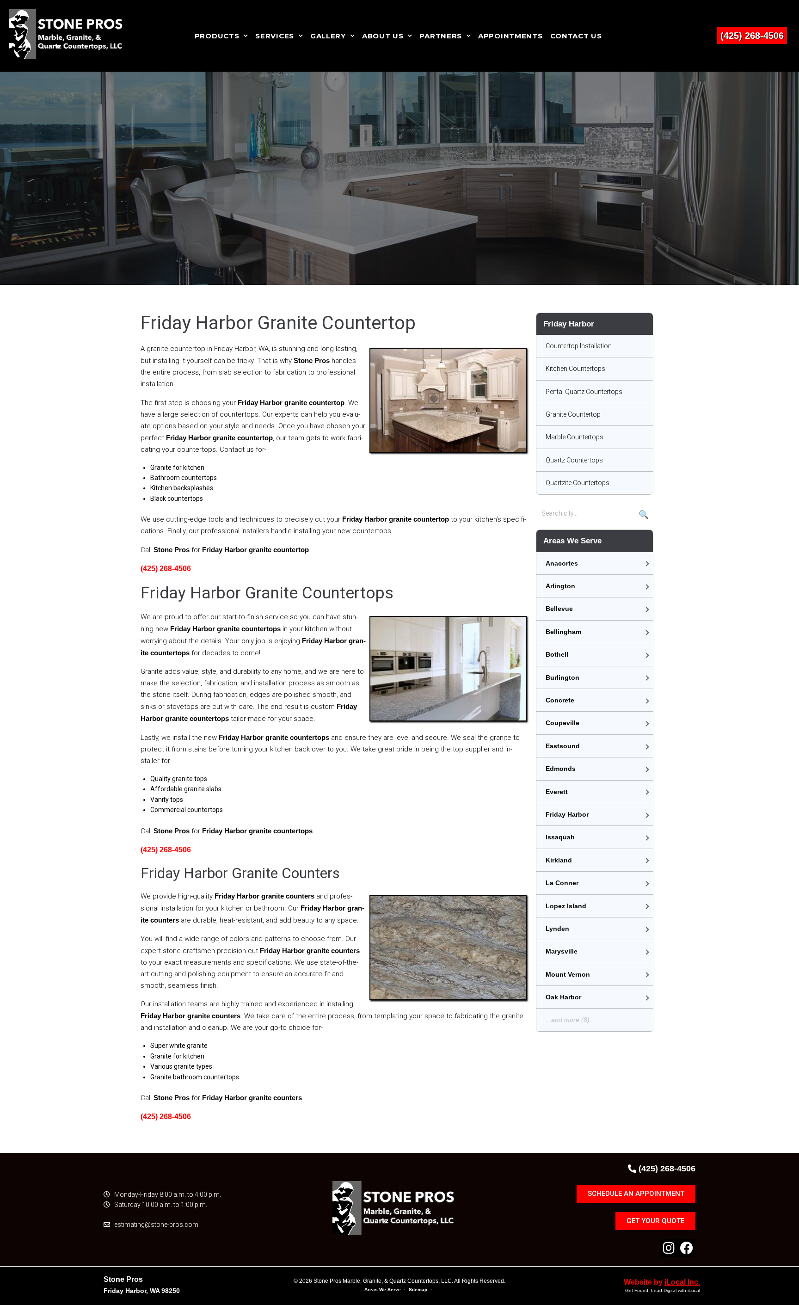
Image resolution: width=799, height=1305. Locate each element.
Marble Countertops (574, 437)
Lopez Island (566, 906)
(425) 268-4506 (752, 36)
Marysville (562, 951)
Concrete (560, 700)
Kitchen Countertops (575, 368)
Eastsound (563, 746)
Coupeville (562, 722)
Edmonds (561, 768)
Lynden (557, 928)
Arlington (560, 586)
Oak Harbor (563, 997)
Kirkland (559, 860)
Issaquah (560, 837)
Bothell (557, 654)
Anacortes (562, 563)
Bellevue (559, 608)
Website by (662, 1282)
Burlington (562, 677)
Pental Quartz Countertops (584, 391)
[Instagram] (669, 1248)
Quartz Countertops (574, 460)
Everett (557, 791)
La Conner (562, 882)
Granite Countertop (573, 414)
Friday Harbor (567, 814)
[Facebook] (686, 1248)
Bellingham (563, 631)
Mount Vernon (568, 974)
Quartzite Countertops (577, 482)
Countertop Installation (579, 346)
